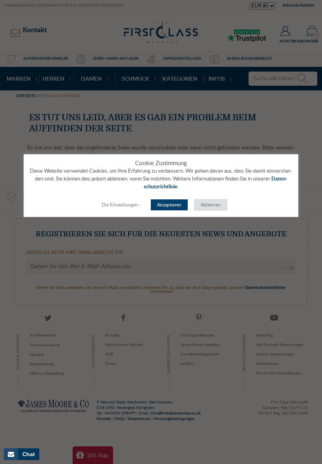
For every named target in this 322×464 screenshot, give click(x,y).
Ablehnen (211, 205)
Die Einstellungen (120, 205)
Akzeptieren (169, 205)
